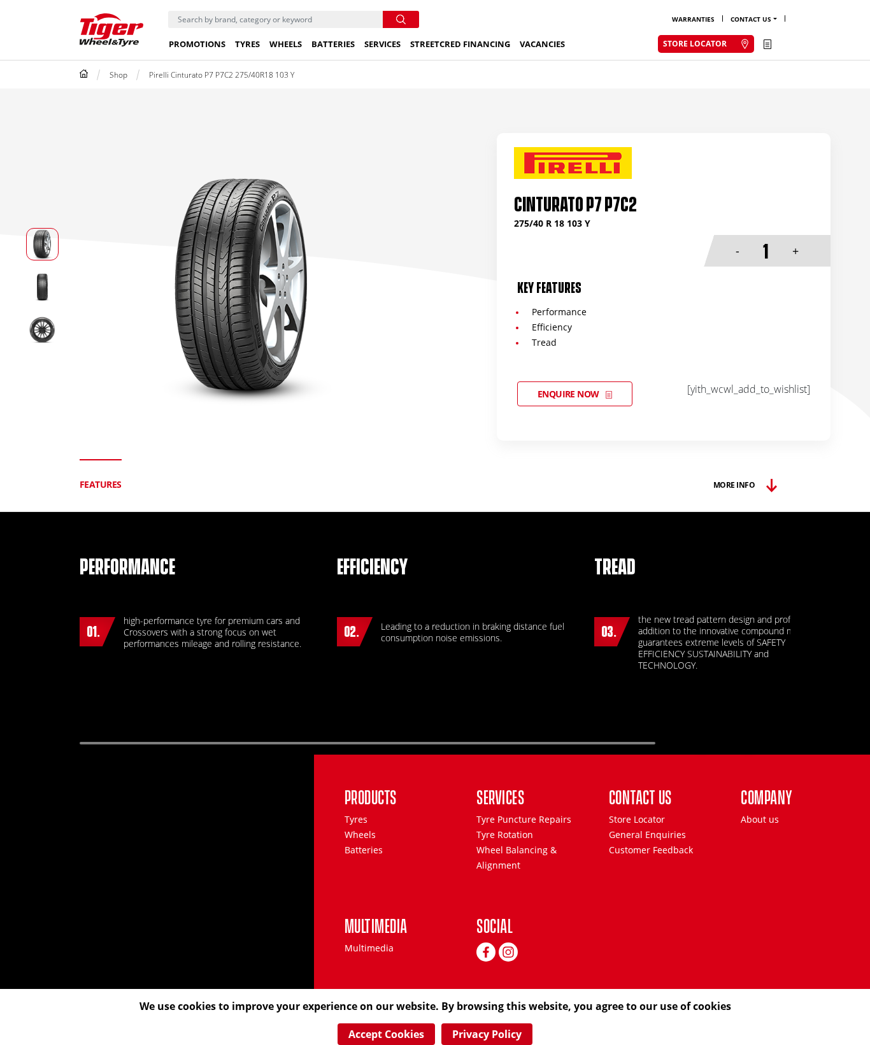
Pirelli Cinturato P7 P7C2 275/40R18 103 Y (221, 74)
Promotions (197, 44)
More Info (734, 485)
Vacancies (542, 44)
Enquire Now (568, 394)
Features (101, 484)
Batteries (333, 44)
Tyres (247, 44)
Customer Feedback (651, 850)
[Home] (84, 74)
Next (750, 737)
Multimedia (369, 948)
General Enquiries (647, 834)
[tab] (101, 485)
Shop (118, 74)
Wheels (285, 44)
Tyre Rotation (504, 834)
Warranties (693, 19)
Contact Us (751, 19)
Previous (703, 737)
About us (760, 819)
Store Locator (637, 819)
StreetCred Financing (460, 44)
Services (382, 44)
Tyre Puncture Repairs (523, 819)
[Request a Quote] (767, 44)
